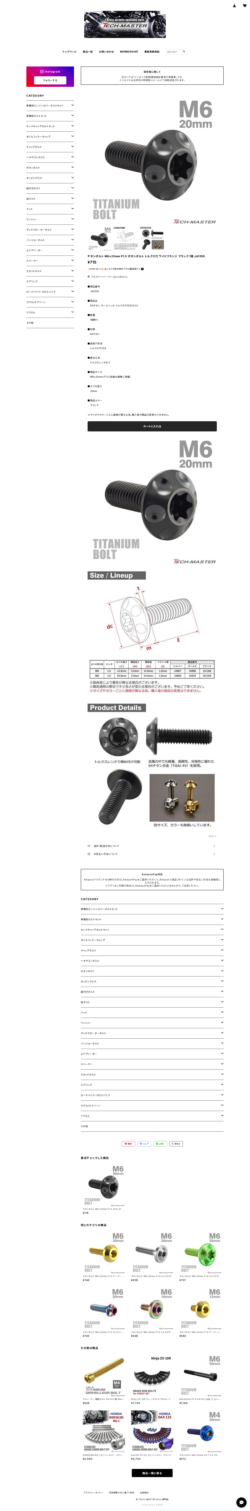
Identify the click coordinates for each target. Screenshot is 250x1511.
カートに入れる (152, 426)
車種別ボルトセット (91, 919)
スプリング (86, 1084)
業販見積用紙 (152, 51)
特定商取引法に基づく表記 (122, 1492)
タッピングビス (89, 981)
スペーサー (87, 1064)
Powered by (148, 1505)
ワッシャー (86, 1022)
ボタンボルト (88, 971)
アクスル (85, 1116)
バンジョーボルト (90, 1043)
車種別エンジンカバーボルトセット (99, 909)
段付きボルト (88, 991)
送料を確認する (120, 276)
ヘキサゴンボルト (90, 960)
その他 (84, 1126)
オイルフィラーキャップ (93, 940)
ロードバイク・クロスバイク (95, 1095)
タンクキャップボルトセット (95, 929)
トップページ (70, 51)
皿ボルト (85, 1002)
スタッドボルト (88, 1074)
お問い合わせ (106, 51)
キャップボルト (88, 950)
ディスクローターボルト (93, 1033)
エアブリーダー (89, 1053)
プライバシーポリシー (94, 1492)
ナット (84, 1012)
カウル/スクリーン (90, 1105)
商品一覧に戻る (152, 1473)
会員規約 (144, 1492)
